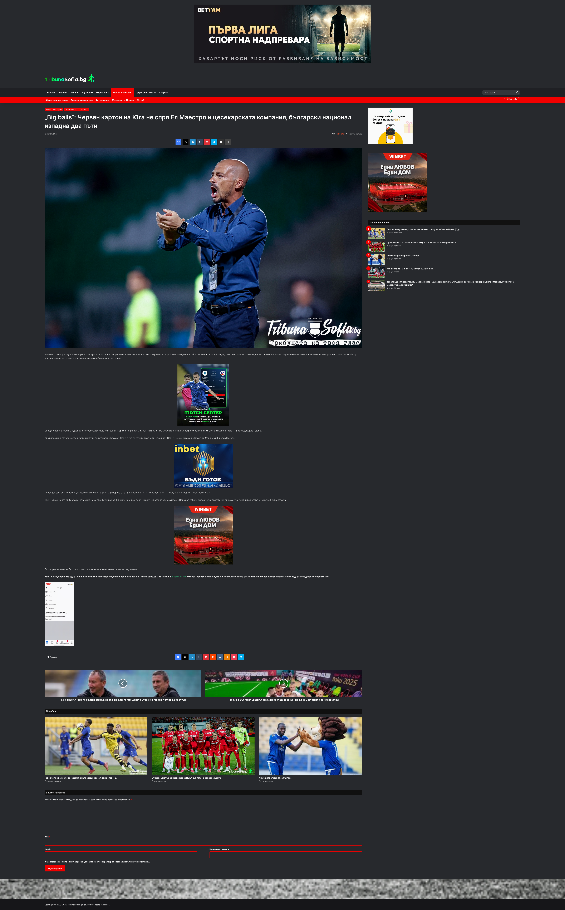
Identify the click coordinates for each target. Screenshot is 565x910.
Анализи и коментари (82, 100)
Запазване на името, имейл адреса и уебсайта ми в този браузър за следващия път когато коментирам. (98, 862)
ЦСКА (74, 92)
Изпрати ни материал (57, 100)
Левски (63, 92)
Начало (51, 92)
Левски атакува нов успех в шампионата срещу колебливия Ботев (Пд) (81, 778)
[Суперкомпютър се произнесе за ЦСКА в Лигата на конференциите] (203, 746)
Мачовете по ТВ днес (123, 100)
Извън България (122, 92)
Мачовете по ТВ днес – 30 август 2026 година (410, 268)
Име (47, 837)
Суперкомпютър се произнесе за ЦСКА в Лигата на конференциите (186, 778)
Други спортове (144, 92)
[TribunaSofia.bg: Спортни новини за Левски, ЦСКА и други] (70, 78)
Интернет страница (219, 849)
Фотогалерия (102, 100)
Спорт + (163, 92)
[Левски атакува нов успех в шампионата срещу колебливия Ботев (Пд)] (96, 746)
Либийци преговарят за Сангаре (275, 778)
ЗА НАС (140, 100)
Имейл (49, 849)
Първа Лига (102, 92)
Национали (71, 109)
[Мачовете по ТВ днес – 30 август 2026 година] (376, 272)
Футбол (86, 92)
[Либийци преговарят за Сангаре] (310, 746)
